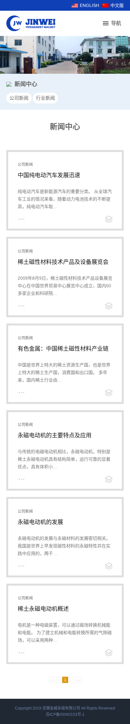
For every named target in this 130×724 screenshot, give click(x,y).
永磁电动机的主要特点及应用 (55, 435)
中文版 (117, 5)
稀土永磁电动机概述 (43, 609)
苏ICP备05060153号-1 (65, 714)
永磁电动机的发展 (40, 522)
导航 (116, 23)
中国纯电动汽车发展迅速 (49, 175)
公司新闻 (18, 98)
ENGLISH (89, 5)
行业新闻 (45, 98)
